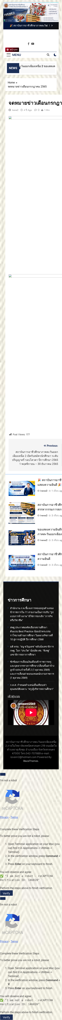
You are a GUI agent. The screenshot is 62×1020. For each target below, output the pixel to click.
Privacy (4, 817)
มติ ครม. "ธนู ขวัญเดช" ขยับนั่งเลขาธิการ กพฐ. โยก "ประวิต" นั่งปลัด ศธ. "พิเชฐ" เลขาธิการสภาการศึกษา (32, 650)
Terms (14, 817)
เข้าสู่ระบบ (14, 696)
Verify (6, 893)
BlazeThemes (30, 760)
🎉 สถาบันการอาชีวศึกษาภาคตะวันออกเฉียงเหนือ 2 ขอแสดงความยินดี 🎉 (28, 25)
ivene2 (15, 110)
